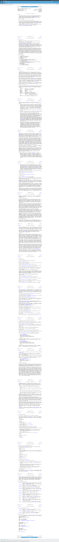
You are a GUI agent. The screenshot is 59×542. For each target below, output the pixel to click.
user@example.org (24, 341)
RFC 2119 (33, 487)
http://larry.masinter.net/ (25, 526)
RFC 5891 (34, 496)
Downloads (56, 0)
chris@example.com (24, 261)
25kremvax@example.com (27, 294)
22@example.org (28, 309)
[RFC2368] (30, 417)
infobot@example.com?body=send (26, 266)
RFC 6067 (19, 6)
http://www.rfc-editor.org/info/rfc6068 (25, 25)
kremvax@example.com (32, 293)
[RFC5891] (21, 119)
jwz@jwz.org (23, 531)
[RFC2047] (26, 167)
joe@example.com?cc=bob (25, 279)
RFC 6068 (19, 69)
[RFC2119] (36, 81)
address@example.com (33, 295)
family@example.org (31, 304)
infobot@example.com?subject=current (27, 264)
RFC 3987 (35, 17)
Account (52, 0)
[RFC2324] (21, 352)
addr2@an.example (30, 172)
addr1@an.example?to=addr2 (26, 176)
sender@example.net (25, 334)
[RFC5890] (34, 407)
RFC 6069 (39, 6)
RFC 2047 (29, 485)
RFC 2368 (27, 62)
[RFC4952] (34, 78)
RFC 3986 (24, 500)
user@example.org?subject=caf (26, 323)
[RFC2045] (27, 142)
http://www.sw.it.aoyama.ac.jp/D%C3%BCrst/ (28, 520)
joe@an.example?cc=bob (25, 301)
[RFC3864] (26, 447)
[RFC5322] (30, 86)
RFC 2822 (28, 461)
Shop (54, 0)
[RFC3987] (20, 407)
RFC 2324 (29, 509)
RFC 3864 (40, 488)
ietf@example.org (37, 248)
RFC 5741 (36, 23)
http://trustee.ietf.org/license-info (25, 43)
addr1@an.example (24, 172)
